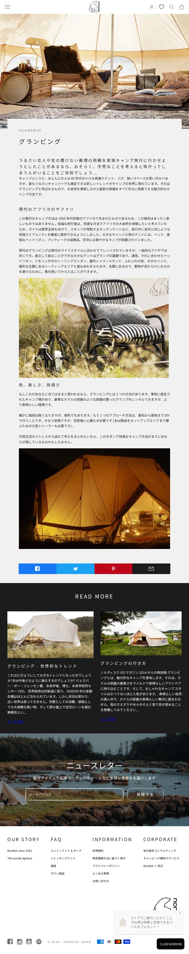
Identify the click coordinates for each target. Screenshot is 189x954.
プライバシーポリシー (106, 866)
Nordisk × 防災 (153, 866)
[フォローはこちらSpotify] (39, 942)
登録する (145, 794)
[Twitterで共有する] (75, 569)
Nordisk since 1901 (19, 850)
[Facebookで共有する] (37, 569)
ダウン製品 (58, 873)
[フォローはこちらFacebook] (10, 942)
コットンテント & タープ (66, 850)
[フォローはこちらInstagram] (20, 942)
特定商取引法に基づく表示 (109, 858)
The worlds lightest (19, 858)
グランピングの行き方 (123, 663)
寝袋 (53, 866)
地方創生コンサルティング (159, 850)
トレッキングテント (63, 858)
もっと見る (15, 721)
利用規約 (97, 850)
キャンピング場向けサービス (161, 858)
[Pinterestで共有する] (113, 569)
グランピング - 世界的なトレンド (42, 666)
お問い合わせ (100, 881)
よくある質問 (100, 873)
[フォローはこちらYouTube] (29, 942)
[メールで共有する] (151, 569)
